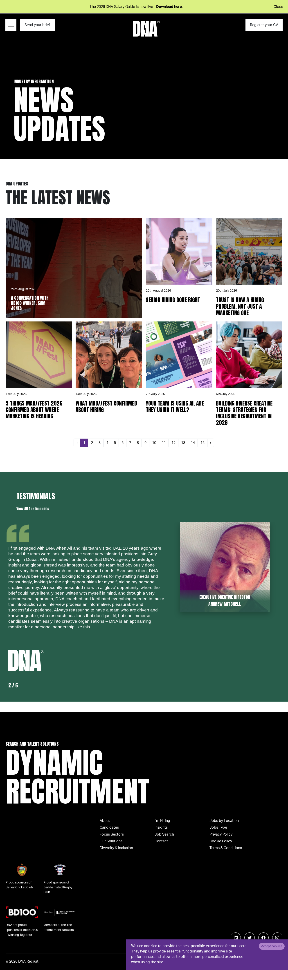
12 (173, 443)
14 (193, 443)
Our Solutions (111, 841)
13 (183, 443)
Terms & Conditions (225, 848)
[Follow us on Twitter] (249, 937)
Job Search (164, 834)
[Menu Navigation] (10, 25)
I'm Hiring (162, 821)
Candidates (109, 827)
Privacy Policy (220, 834)
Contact (161, 841)
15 (202, 443)
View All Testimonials (32, 508)
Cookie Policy (220, 841)
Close (278, 7)
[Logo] (146, 29)
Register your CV (264, 25)
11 (164, 443)
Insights (161, 827)
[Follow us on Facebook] (263, 937)
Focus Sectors (112, 834)
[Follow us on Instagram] (277, 937)
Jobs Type (218, 827)
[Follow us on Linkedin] (236, 937)
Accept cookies (271, 946)
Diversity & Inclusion (116, 848)
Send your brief (37, 25)
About (105, 821)
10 (154, 443)
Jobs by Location (224, 821)
